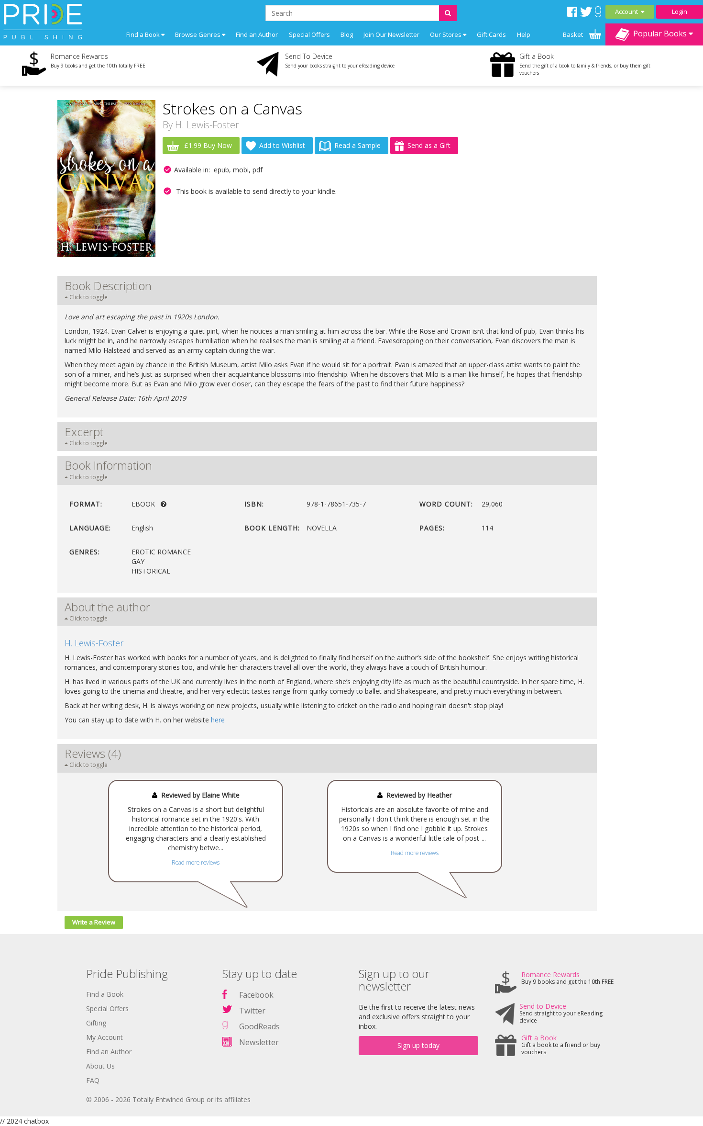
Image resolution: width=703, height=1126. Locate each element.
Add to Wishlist (282, 145)
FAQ (92, 1080)
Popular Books (659, 33)
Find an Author (257, 34)
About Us (100, 1065)
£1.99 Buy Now (207, 145)
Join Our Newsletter (391, 34)
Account (628, 11)
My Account (104, 1037)
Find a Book (104, 994)
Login (679, 11)
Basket (573, 34)
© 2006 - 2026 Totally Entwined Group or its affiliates (168, 1099)
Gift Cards (491, 34)
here (218, 719)
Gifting (96, 1022)
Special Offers (309, 34)
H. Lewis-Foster (207, 124)
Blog (347, 34)
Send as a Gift (428, 145)
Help (523, 34)
